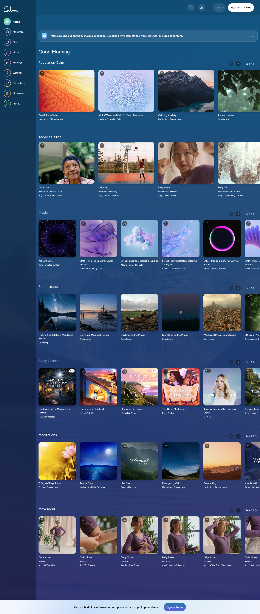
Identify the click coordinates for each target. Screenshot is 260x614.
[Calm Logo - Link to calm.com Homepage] (11, 9)
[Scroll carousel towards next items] (238, 63)
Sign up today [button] (174, 607)
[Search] (191, 7)
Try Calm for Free (241, 7)
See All (249, 63)
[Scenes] (201, 7)
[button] (148, 36)
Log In (219, 7)
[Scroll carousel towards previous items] (231, 63)
